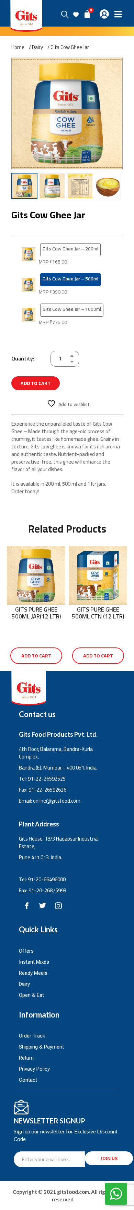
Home (17, 47)
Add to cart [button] (36, 655)
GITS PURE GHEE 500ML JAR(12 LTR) (36, 613)
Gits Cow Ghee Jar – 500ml (70, 278)
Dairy (37, 47)
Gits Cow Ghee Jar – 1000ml (72, 309)
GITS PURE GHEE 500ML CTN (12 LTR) (98, 613)
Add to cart (36, 383)
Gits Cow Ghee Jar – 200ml (70, 248)
